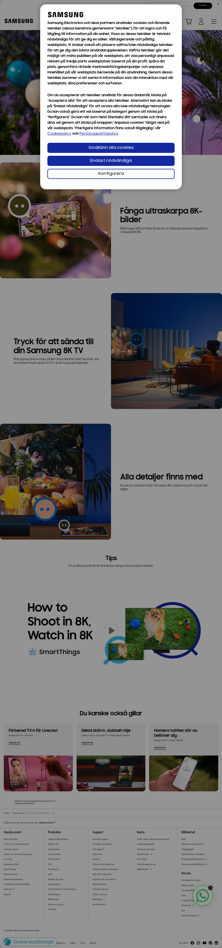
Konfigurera (111, 174)
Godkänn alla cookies (111, 148)
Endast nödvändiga (111, 161)
